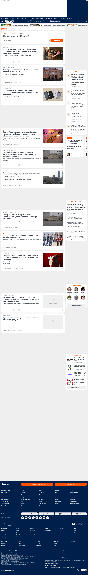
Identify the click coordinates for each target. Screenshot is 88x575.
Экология (72, 497)
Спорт (71, 490)
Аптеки (50, 18)
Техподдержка (4, 501)
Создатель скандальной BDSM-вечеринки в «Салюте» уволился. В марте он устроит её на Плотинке (21, 257)
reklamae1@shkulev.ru (68, 550)
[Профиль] (85, 21)
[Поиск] (79, 21)
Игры (68, 18)
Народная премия (74, 503)
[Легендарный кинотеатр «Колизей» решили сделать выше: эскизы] (53, 74)
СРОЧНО (5, 28)
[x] (36, 517)
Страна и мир (73, 494)
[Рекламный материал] (55, 21)
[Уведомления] (82, 21)
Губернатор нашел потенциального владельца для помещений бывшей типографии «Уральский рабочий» (21, 175)
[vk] (26, 517)
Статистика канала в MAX (7, 508)
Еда (22, 501)
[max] (33, 517)
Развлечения (58, 501)
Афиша (45, 18)
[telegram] (22, 517)
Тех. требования (5, 503)
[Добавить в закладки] (62, 62)
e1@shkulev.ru (16, 561)
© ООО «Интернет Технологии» (7, 570)
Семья (56, 505)
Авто (22, 490)
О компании (4, 494)
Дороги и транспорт (26, 499)
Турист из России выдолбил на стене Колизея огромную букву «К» (21, 319)
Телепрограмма (39, 18)
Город (22, 497)
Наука (40, 501)
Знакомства (20, 18)
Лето (40, 497)
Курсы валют (62, 18)
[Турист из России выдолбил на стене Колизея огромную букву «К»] (53, 322)
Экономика (72, 499)
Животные (23, 503)
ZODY (72, 18)
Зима (40, 490)
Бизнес (23, 492)
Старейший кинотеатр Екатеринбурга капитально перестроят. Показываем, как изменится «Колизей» (20, 154)
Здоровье (23, 505)
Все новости (14, 33)
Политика (57, 494)
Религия (57, 503)
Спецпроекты (73, 501)
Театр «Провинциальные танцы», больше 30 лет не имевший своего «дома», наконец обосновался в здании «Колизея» (20, 134)
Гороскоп (55, 18)
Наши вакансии (5, 499)
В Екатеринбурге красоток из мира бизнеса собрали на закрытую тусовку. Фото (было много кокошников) (20, 51)
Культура (41, 494)
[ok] (29, 517)
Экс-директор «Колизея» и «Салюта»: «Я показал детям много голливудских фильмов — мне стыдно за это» (22, 299)
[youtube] (40, 517)
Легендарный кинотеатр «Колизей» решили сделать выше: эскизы (20, 71)
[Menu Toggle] (2, 21)
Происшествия (58, 497)
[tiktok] (47, 517)
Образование (42, 505)
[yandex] (44, 517)
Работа (56, 499)
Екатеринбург (6, 33)
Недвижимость (5, 18)
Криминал (41, 492)
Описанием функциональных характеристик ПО (54, 557)
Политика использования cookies (51, 563)
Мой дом (41, 499)
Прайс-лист (4, 492)
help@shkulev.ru (10, 564)
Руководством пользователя (50, 556)
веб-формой (24, 564)
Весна (22, 494)
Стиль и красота (74, 492)
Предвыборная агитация (7, 505)
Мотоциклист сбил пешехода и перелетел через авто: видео (33, 28)
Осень (56, 492)
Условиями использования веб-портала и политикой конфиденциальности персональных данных (64, 558)
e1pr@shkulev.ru (63, 553)
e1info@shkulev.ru (32, 562)
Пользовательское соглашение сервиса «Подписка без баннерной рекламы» (60, 567)
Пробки (38, 21)
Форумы (32, 18)
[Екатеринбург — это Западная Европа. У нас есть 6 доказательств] (53, 239)
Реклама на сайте (5, 490)
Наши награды (5, 497)
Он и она (57, 490)
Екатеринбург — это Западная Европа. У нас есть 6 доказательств (20, 236)
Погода (26, 18)
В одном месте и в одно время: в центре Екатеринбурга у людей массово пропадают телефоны (20, 92)
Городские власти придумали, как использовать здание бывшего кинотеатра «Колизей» (20, 217)
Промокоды (13, 18)
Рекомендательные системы (50, 565)
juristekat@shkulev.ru (5, 563)
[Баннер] (6, 25)
